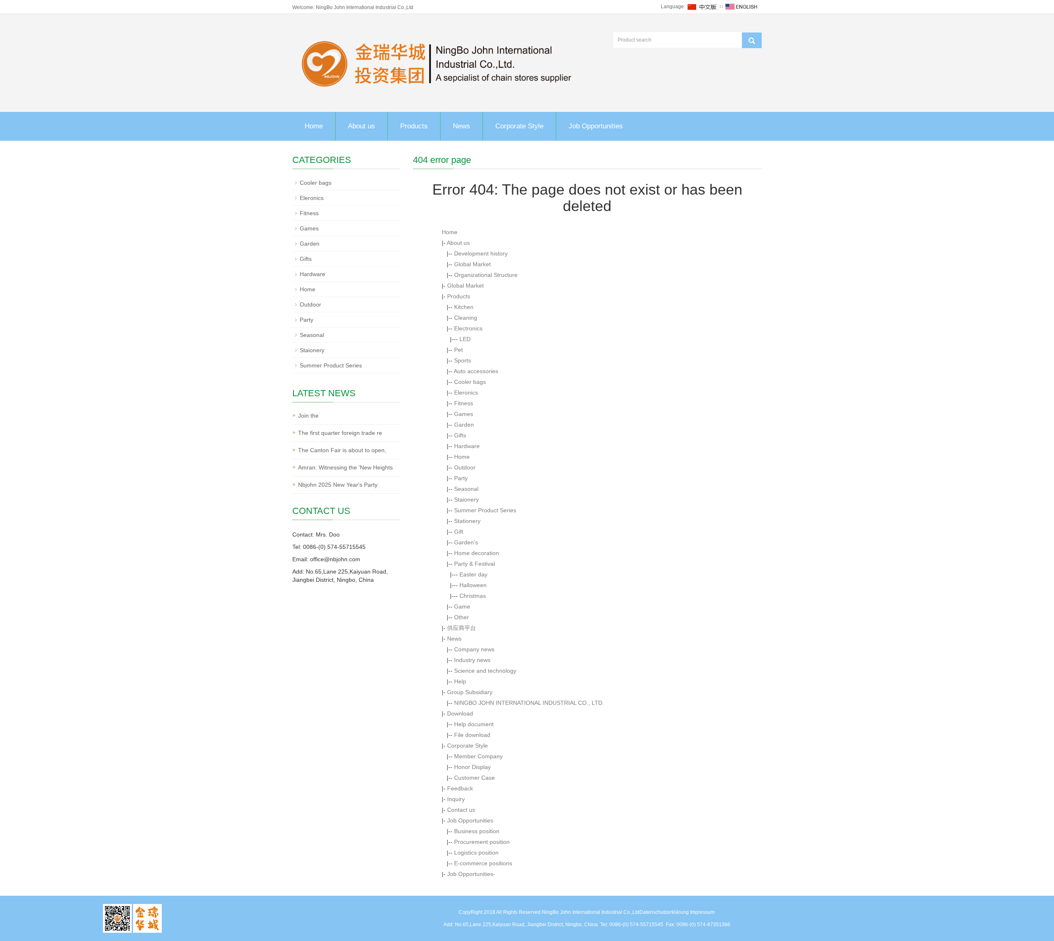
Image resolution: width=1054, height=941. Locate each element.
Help (460, 681)
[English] (741, 6)
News (461, 126)
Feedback (460, 788)
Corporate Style (519, 126)
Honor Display (472, 767)
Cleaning (465, 317)
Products (414, 126)
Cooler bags (470, 382)
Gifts (460, 435)
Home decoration (476, 553)
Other (461, 617)
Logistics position (476, 852)
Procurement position (482, 842)
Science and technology (485, 670)
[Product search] (752, 40)
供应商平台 (461, 628)
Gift (458, 531)
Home (314, 126)
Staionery (466, 499)
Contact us (461, 809)
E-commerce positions (483, 863)
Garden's (466, 542)
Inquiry (456, 799)
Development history (481, 253)
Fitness (463, 403)
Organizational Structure (486, 275)
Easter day (473, 574)
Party (461, 478)
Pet (458, 349)
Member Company (478, 756)
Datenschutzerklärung (664, 912)
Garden (464, 424)
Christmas (472, 595)
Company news (474, 649)
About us (361, 126)
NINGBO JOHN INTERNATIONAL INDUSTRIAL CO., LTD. (529, 702)
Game (462, 606)
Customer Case (474, 777)
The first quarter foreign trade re (340, 433)
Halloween (473, 585)
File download (472, 735)
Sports (462, 360)
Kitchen (463, 307)
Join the (308, 415)
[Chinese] (702, 6)
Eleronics (466, 392)
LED (465, 339)
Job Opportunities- (471, 874)
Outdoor (465, 467)
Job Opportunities (596, 126)
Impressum (702, 912)
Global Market (472, 264)
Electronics (468, 328)
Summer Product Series (485, 510)
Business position (476, 831)
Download (460, 713)
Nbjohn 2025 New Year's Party (338, 484)
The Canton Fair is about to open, (342, 450)
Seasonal (466, 489)
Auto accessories (476, 371)
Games (463, 414)
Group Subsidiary (469, 692)
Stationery (467, 521)
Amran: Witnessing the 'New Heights (345, 467)
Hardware (467, 446)
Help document (474, 724)
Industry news (472, 660)
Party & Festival (474, 563)
